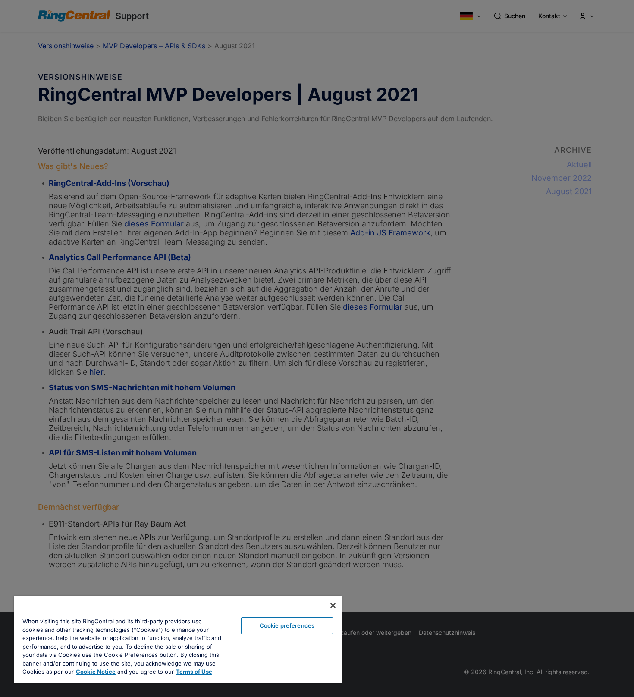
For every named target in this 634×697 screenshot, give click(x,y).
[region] (178, 639)
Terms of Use (194, 671)
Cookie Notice (96, 671)
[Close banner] (333, 605)
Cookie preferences (287, 625)
